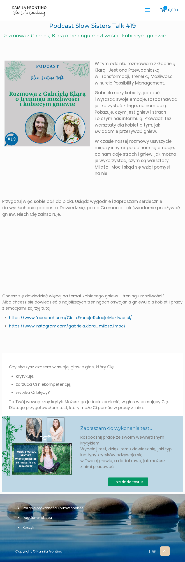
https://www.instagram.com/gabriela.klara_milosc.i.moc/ (67, 326)
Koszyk (28, 527)
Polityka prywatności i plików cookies (53, 508)
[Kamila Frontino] (29, 10)
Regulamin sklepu (37, 517)
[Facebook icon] (149, 551)
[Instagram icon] (154, 551)
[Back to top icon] (165, 551)
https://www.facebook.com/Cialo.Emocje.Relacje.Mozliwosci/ (70, 317)
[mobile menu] (147, 10)
